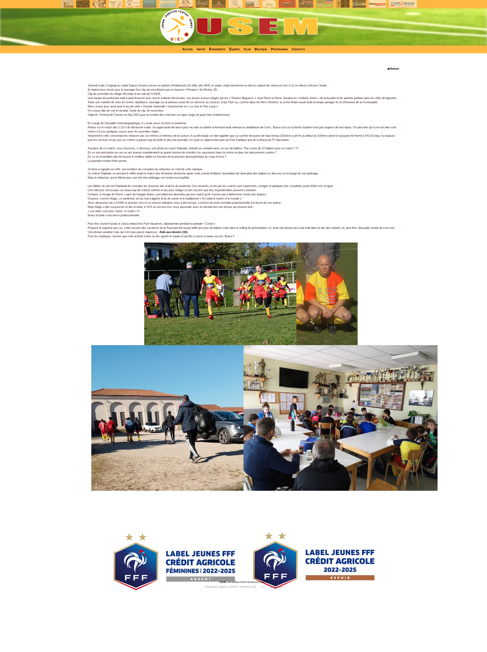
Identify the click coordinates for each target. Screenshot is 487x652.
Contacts (298, 49)
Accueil (187, 49)
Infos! (201, 49)
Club (247, 49)
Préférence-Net (248, 586)
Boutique (261, 49)
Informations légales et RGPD (221, 586)
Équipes (234, 49)
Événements (217, 49)
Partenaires (279, 49)
